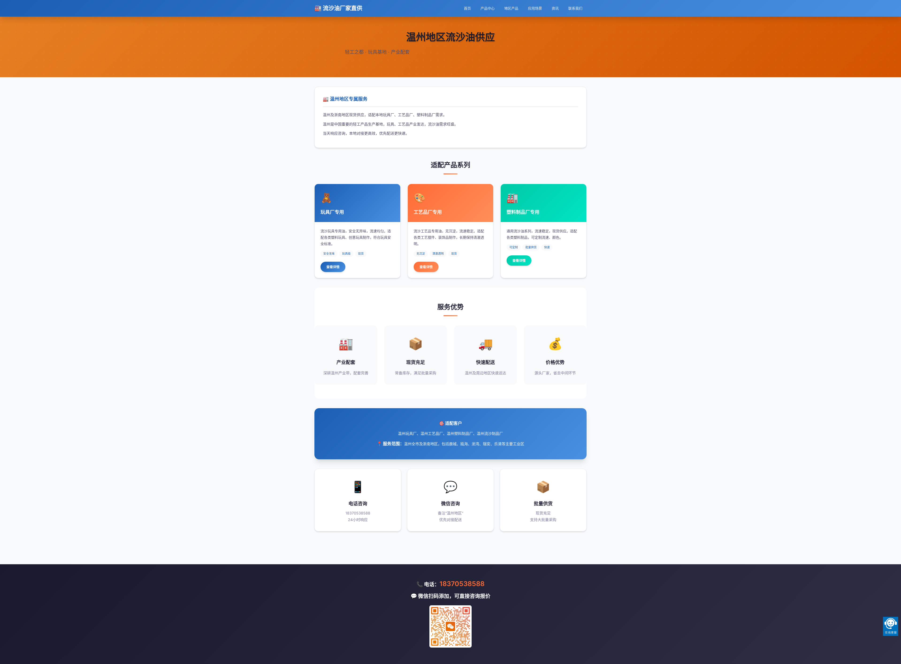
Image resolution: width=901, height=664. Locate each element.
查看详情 (333, 267)
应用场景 (535, 8)
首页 (467, 8)
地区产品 (511, 8)
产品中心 (488, 8)
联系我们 (575, 8)
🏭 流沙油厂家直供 (338, 8)
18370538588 (462, 584)
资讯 (555, 8)
